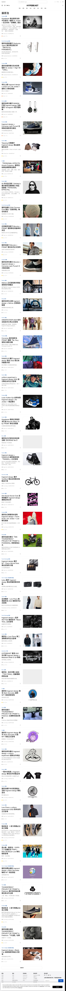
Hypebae (25, 978)
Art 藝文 (3, 161)
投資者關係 (35, 980)
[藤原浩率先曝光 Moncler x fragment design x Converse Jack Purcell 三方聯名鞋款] (32, 267)
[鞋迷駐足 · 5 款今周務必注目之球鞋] (32, 832)
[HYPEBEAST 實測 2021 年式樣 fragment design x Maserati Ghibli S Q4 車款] (32, 658)
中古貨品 (14, 982)
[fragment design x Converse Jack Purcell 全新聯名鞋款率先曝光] (32, 128)
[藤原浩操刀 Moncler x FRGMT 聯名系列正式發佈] (32, 248)
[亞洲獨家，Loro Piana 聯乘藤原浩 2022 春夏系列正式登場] (32, 603)
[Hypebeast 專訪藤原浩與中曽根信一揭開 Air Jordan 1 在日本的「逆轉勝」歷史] (32, 26)
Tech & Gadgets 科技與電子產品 (8, 577)
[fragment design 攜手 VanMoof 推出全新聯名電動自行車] (32, 481)
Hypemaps (25, 977)
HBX (24, 980)
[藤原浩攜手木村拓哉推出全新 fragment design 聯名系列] (32, 793)
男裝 (13, 975)
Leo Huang (6, 216)
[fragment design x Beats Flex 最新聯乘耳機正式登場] (32, 954)
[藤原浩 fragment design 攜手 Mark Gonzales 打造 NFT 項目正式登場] (32, 737)
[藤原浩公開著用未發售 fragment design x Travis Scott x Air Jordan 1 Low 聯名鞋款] (32, 521)
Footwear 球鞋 (4, 16)
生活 (38, 8)
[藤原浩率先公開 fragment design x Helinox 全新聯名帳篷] (32, 305)
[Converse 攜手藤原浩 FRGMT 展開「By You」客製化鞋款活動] (32, 343)
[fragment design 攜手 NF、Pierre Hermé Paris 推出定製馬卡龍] (32, 565)
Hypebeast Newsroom (8, 55)
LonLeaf (5, 173)
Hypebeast (25, 975)
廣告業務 (35, 982)
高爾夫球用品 (15, 980)
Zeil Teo (5, 626)
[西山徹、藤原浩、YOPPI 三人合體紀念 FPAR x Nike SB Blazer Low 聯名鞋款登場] (32, 853)
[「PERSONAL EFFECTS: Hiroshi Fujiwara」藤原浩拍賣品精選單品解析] (32, 168)
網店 (45, 8)
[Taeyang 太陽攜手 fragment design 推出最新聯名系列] (32, 148)
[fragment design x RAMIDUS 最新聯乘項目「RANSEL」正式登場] (32, 461)
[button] (14, 36)
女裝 (13, 977)
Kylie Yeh (5, 197)
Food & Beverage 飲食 (6, 41)
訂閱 (61, 980)
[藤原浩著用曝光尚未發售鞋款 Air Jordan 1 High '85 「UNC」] (32, 70)
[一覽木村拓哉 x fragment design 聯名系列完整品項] (32, 775)
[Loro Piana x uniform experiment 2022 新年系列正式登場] (32, 812)
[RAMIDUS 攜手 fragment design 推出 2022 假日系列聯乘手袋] (32, 363)
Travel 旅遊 (4, 707)
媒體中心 (35, 977)
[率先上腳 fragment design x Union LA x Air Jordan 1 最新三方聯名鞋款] (32, 89)
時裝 (20, 8)
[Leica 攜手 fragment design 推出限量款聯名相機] (32, 584)
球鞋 (23, 8)
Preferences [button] (20, 987)
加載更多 (22, 967)
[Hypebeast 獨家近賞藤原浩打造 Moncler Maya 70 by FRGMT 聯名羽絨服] (32, 424)
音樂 (34, 8)
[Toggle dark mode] (63, 5)
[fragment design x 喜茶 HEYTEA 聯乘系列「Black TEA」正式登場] (32, 622)
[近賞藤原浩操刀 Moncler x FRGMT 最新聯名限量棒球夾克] (32, 230)
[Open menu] (2, 5)
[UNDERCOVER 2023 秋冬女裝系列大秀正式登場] (32, 324)
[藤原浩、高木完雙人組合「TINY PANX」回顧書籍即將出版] (32, 676)
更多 (42, 8)
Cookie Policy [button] (42, 986)
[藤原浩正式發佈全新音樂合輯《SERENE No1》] (32, 441)
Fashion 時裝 (4, 140)
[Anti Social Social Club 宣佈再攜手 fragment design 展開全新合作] (32, 500)
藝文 (27, 8)
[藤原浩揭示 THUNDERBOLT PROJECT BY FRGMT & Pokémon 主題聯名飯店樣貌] (32, 716)
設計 (31, 8)
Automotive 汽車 (5, 474)
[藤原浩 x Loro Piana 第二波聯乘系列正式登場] (32, 640)
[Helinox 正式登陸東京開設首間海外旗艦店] (32, 287)
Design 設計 (4, 298)
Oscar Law (5, 33)
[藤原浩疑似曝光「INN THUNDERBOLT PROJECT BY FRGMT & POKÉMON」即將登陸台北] (32, 544)
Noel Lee (5, 93)
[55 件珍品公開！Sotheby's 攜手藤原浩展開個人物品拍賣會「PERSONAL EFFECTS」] (32, 191)
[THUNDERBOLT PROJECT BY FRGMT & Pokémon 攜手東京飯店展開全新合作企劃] (32, 892)
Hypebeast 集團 (36, 975)
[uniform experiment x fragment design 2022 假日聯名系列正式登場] (32, 382)
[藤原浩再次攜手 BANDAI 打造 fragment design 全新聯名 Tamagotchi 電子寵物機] (32, 109)
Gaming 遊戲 (4, 101)
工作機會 (35, 978)
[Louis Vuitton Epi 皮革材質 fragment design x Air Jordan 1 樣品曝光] (32, 404)
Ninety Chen (6, 133)
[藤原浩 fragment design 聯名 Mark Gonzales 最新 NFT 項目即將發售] (32, 695)
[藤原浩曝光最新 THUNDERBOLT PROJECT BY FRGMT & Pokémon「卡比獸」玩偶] (32, 934)
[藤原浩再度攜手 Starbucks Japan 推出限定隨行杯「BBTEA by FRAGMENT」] (32, 50)
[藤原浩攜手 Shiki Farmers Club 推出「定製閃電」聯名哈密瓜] (32, 212)
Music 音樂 (4, 435)
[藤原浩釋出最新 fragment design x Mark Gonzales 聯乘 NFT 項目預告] (32, 872)
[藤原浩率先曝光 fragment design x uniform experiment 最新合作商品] (32, 757)
